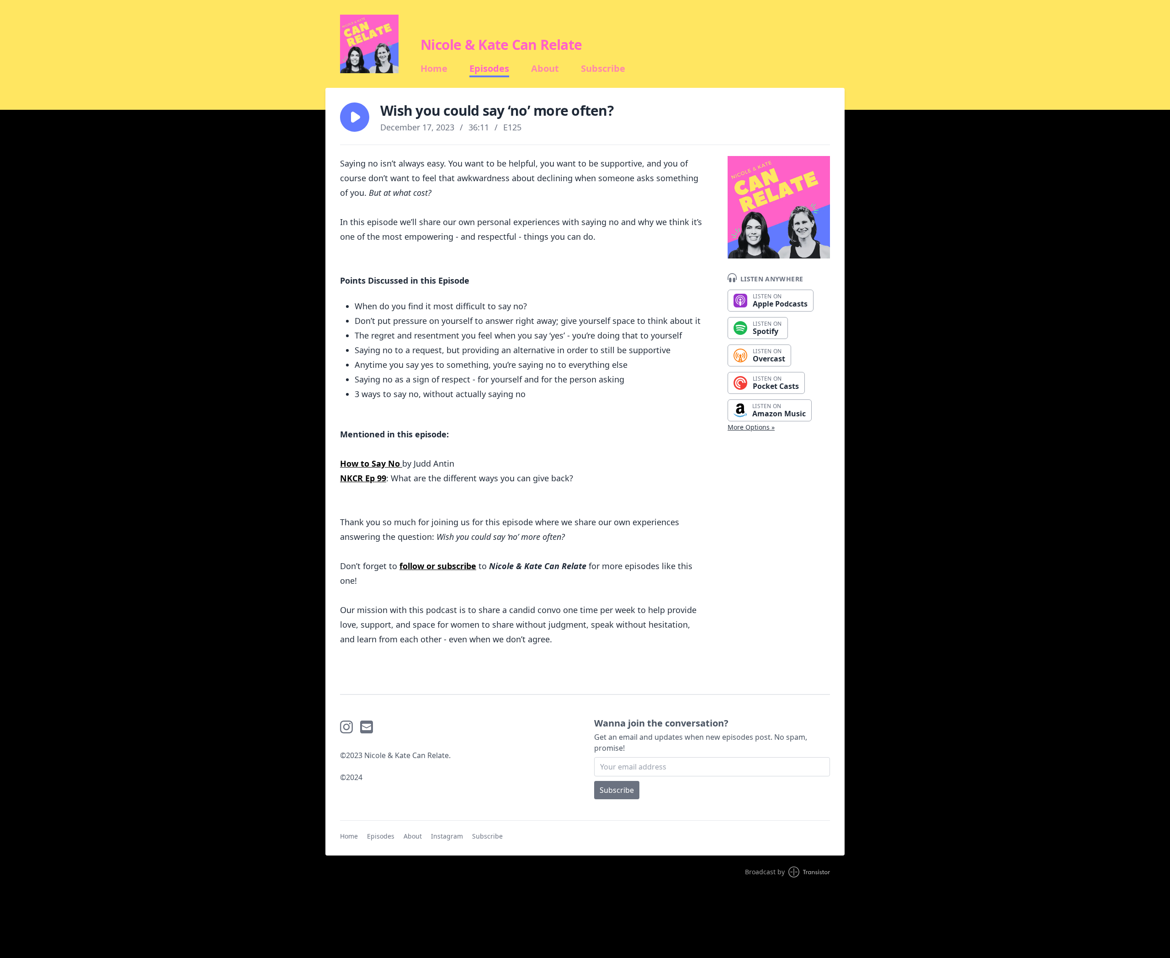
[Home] (369, 44)
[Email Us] (366, 727)
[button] (354, 117)
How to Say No (371, 463)
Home (433, 68)
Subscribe (603, 68)
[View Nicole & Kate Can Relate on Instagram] (346, 727)
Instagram (447, 836)
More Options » (751, 427)
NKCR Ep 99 (363, 478)
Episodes (489, 68)
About (545, 68)
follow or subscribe (437, 565)
